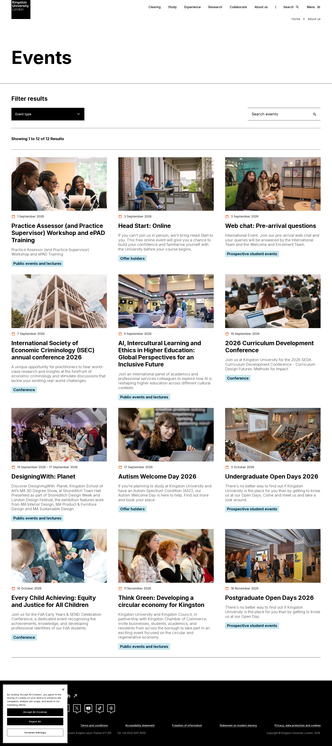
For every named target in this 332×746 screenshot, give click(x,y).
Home (296, 19)
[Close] (63, 689)
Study (172, 7)
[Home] (20, 9)
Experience (192, 7)
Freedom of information (187, 725)
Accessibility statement (140, 725)
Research (215, 7)
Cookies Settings (35, 732)
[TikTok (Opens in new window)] (100, 708)
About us (261, 7)
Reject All (35, 721)
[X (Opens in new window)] (77, 708)
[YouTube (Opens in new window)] (88, 708)
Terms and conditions (94, 725)
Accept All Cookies (35, 712)
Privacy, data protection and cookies (298, 725)
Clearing (155, 7)
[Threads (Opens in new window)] (111, 708)
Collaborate (238, 7)
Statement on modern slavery (238, 725)
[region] (35, 713)
